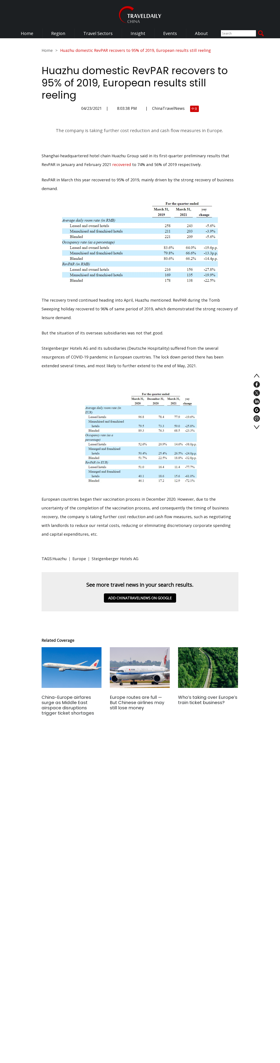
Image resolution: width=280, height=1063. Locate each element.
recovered (121, 164)
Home (27, 33)
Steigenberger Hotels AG (115, 558)
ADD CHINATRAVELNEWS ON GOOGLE (140, 598)
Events (170, 33)
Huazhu (59, 558)
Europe (79, 558)
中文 (194, 109)
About (201, 33)
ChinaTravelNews (168, 108)
